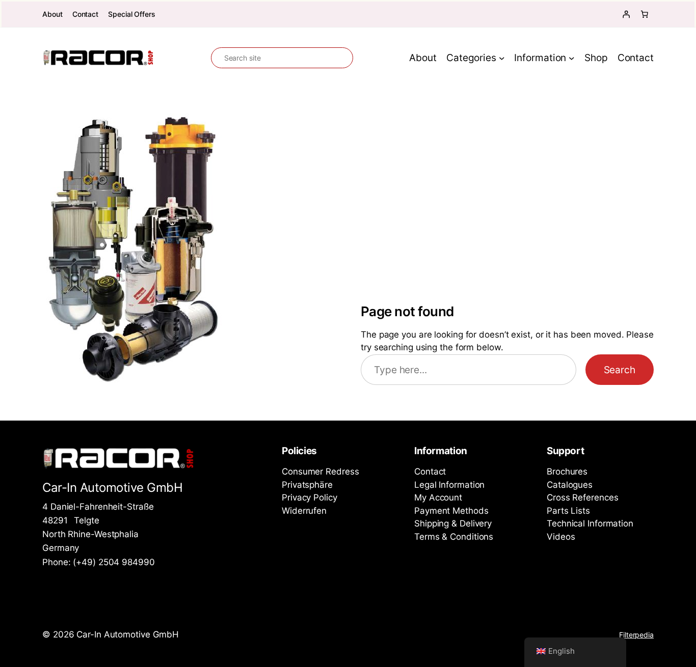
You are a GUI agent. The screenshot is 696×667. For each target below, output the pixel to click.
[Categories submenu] (502, 58)
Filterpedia (636, 634)
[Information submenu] (572, 58)
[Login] (626, 14)
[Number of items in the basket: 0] (644, 14)
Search (619, 370)
